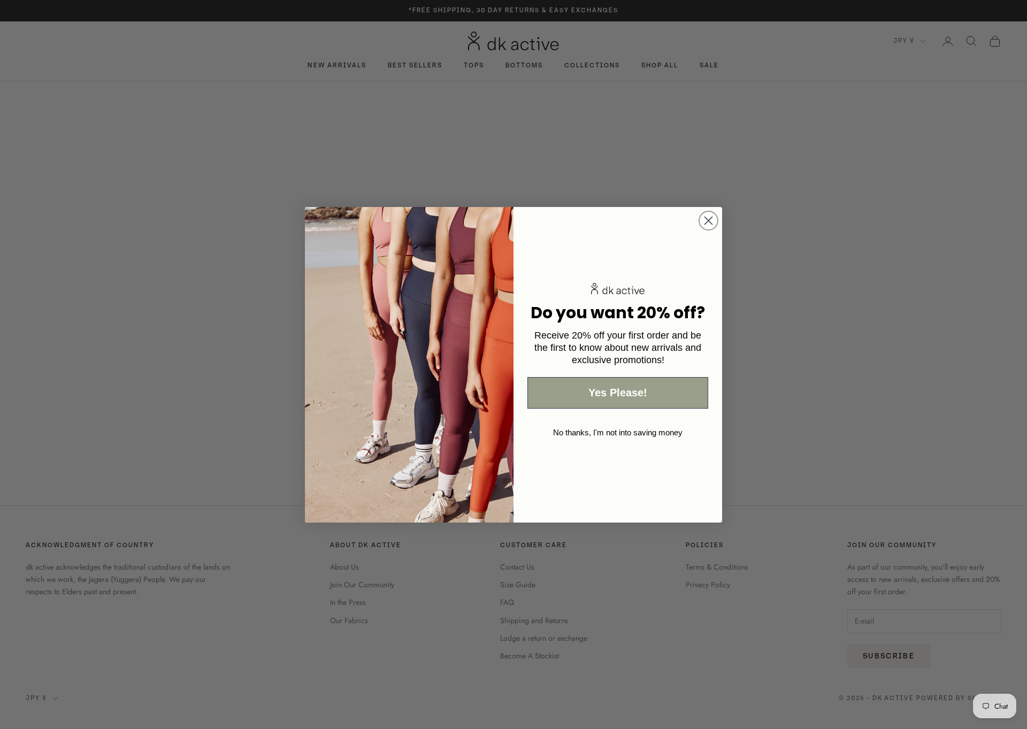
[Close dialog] (708, 220)
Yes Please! (617, 392)
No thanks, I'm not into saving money (618, 432)
